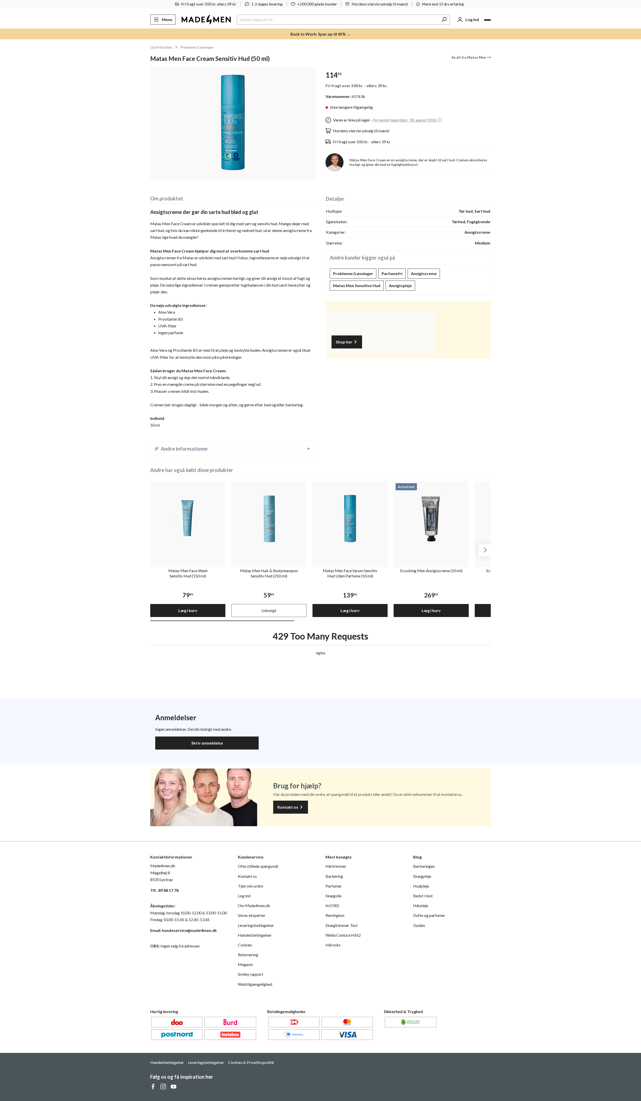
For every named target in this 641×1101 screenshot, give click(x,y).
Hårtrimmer (336, 866)
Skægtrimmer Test (342, 925)
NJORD (332, 905)
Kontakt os (288, 807)
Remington (335, 915)
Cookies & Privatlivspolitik (251, 1062)
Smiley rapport (250, 974)
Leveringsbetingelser (256, 925)
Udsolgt (268, 610)
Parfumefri (392, 273)
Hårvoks (333, 944)
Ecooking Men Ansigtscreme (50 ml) (431, 570)
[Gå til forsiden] (206, 20)
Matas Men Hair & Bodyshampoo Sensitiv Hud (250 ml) (269, 573)
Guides (419, 925)
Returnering (248, 954)
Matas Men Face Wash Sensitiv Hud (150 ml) (188, 573)
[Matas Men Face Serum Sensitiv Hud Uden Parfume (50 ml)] (350, 518)
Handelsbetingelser (255, 935)
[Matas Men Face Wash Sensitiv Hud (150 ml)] (187, 518)
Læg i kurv (187, 610)
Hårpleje (420, 905)
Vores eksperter (251, 915)
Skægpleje (422, 876)
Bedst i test (423, 895)
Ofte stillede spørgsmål (258, 866)
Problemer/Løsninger (353, 273)
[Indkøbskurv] (487, 20)
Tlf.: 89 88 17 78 (164, 890)
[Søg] (444, 20)
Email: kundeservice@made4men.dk (183, 930)
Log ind (244, 895)
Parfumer (334, 886)
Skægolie (334, 895)
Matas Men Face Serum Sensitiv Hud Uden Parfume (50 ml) (350, 573)
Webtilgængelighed (255, 984)
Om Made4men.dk (254, 905)
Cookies (245, 944)
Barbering (334, 876)
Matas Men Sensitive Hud (356, 285)
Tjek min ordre (250, 886)
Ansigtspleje (400, 285)
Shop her (344, 341)
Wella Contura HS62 (343, 935)
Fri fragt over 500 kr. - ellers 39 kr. (357, 85)
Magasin (245, 964)
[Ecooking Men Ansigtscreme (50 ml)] (431, 518)
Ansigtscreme (424, 273)
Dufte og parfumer (429, 915)
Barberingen (424, 866)
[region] (232, 123)
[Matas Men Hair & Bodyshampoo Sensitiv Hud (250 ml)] (268, 518)
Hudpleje (421, 886)
